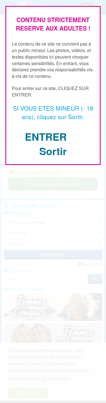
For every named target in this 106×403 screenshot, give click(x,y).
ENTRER (46, 136)
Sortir (53, 150)
